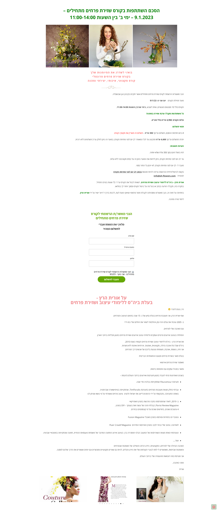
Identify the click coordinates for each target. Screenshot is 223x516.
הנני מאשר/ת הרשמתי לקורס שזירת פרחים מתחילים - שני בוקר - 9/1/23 (114, 273)
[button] (181, 489)
